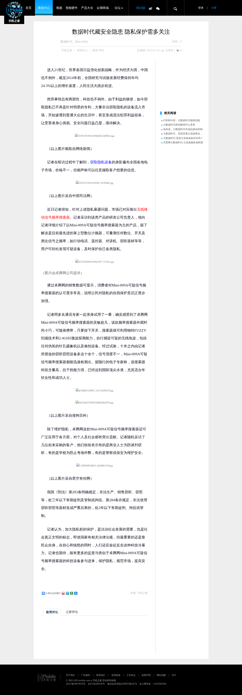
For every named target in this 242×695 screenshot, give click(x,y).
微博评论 (52, 612)
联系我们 (100, 675)
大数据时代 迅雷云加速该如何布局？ (183, 138)
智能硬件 (72, 7)
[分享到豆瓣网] (71, 593)
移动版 (140, 7)
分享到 (169, 50)
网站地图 (161, 675)
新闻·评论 (98, 50)
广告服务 (85, 675)
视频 (59, 7)
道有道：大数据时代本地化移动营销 (182, 129)
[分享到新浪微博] (63, 593)
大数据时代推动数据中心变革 (179, 124)
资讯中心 (44, 7)
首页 (29, 7)
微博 (150, 8)
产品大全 (87, 7)
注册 (213, 7)
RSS (174, 675)
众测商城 (103, 7)
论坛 (118, 7)
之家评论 (72, 612)
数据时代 (66, 41)
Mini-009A (81, 41)
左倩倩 (141, 50)
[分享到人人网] (76, 593)
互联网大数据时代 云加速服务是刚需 (183, 142)
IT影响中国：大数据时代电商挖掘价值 (184, 120)
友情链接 (115, 675)
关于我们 (70, 675)
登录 (200, 7)
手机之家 (66, 50)
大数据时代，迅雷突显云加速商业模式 (184, 133)
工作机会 (131, 675)
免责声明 (146, 675)
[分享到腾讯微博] (67, 593)
